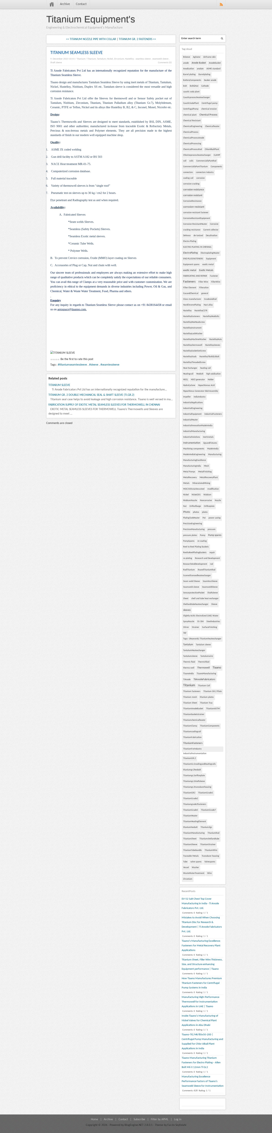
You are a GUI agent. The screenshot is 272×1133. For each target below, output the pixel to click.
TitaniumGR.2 (189, 758)
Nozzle (218, 500)
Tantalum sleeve (203, 645)
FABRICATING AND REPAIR (195, 276)
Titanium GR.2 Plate (212, 691)
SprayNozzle (188, 621)
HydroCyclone (189, 385)
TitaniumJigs (206, 827)
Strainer (195, 627)
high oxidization (213, 374)
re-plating (187, 558)
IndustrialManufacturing (194, 431)
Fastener (214, 276)
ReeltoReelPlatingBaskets (194, 552)
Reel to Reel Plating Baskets (196, 547)
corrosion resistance (193, 190)
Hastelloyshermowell (192, 345)
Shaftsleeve (212, 593)
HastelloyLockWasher (192, 334)
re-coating (202, 541)
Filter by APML (159, 1119)
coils (191, 161)
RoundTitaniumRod (206, 570)
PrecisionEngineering (192, 524)
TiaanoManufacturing (206, 674)
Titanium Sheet (190, 703)
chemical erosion (209, 109)
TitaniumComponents (209, 726)
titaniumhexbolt (190, 827)
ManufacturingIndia (192, 466)
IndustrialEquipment (192, 414)
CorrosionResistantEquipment (196, 218)
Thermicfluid (203, 662)
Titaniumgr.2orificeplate (194, 775)
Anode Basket (199, 63)
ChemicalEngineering (192, 126)
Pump (202, 535)
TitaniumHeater (190, 816)
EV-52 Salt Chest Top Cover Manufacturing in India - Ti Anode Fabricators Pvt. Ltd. (200, 904)
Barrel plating (189, 74)
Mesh (206, 466)
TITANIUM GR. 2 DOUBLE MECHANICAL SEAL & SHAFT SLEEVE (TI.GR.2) (91, 395)
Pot (204, 518)
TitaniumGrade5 (190, 810)
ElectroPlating (190, 253)
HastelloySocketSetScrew (194, 351)
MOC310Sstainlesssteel (193, 489)
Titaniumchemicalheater (194, 720)
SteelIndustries (213, 621)
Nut (185, 506)
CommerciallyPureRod (206, 161)
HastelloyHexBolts (211, 316)
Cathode (205, 86)
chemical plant (190, 115)
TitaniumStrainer (208, 844)
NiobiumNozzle (190, 500)
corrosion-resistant (193, 207)
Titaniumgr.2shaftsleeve (194, 781)
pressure (211, 529)
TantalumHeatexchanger (194, 650)
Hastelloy (187, 311)
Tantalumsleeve (190, 656)
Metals (186, 483)
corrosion (200, 178)
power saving (215, 518)
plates (205, 512)
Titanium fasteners (191, 691)
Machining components (193, 449)
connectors (188, 172)
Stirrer (186, 627)
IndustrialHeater (190, 420)
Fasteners (189, 281)
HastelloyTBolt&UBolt (209, 357)
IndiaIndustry (199, 397)
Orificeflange (195, 506)
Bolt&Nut (194, 86)
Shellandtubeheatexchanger (195, 604)
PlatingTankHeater (191, 518)
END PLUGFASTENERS (193, 259)
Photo (186, 512)
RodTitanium (189, 570)
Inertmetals (208, 437)
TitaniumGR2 (189, 793)
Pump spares (214, 535)
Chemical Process (208, 115)
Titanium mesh (190, 697)
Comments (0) (165, 62)
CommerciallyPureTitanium (195, 167)
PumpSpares (188, 541)
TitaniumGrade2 (190, 798)
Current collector (210, 230)
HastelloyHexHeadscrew (194, 322)
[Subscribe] (221, 4)
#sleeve (93, 364)
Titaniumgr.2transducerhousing (197, 787)
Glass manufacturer (192, 299)
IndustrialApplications (193, 403)
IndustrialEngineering (192, 408)
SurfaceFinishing (209, 627)
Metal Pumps (189, 472)
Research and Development (207, 558)
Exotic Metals (206, 270)
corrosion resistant (192, 195)
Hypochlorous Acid (206, 385)
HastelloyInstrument (192, 328)
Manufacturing (214, 454)
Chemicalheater (212, 126)
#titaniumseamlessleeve (72, 364)
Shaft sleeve (56, 62)
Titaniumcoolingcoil (192, 732)
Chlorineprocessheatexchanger (197, 155)
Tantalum (188, 644)
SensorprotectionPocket (193, 593)
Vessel (186, 867)
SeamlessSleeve (210, 581)
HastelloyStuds (190, 357)
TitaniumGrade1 (205, 793)
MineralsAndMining (201, 483)
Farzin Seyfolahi (176, 1125)
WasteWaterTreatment (193, 873)
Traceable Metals (191, 856)
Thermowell (203, 668)
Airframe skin (209, 57)
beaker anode (210, 80)
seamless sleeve (143, 59)
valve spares (196, 862)
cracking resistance (191, 230)
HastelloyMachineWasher (194, 339)
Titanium (81, 59)
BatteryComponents (192, 80)
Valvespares (209, 862)
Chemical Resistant (192, 121)
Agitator (196, 57)
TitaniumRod (213, 833)
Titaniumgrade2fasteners (194, 804)
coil (184, 161)
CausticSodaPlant (191, 103)
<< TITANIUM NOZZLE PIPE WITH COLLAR (91, 39)
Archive (65, 4)
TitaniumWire (211, 850)
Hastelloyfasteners (191, 316)
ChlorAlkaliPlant (212, 149)
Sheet (185, 598)
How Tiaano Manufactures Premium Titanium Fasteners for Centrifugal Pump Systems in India (202, 983)
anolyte (200, 69)
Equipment (211, 259)
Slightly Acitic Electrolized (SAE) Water (200, 616)
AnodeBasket (215, 63)
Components (216, 167)
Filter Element (189, 288)
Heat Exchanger (190, 368)
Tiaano (217, 667)
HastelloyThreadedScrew (194, 362)
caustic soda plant (191, 92)
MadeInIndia (213, 449)
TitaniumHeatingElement (194, 821)
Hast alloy (208, 305)
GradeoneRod (210, 299)
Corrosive (214, 224)
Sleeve (214, 604)
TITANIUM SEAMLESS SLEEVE (76, 53)
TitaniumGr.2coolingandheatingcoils (199, 764)
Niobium (207, 495)
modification (213, 489)
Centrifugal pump (209, 103)
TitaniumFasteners (192, 743)
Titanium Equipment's (90, 19)
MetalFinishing (205, 472)
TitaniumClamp (190, 726)
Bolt (185, 86)
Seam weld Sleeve (191, 581)
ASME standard (213, 69)
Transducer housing (210, 856)
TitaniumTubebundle (192, 850)
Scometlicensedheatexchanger (197, 575)
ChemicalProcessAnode (193, 138)
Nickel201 (196, 495)
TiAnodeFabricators (204, 679)
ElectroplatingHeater (210, 253)
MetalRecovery (190, 477)
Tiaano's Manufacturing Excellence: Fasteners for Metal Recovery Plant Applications (201, 946)
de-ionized (198, 235)
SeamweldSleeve (210, 587)
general (204, 293)
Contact (81, 4)
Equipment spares (191, 264)
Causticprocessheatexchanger (196, 97)
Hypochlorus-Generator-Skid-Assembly (200, 391)
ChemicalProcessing (192, 144)
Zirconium (187, 879)
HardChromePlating (192, 305)
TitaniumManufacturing (194, 833)
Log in (177, 1119)
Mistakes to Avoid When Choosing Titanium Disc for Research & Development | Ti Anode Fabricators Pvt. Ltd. (202, 924)
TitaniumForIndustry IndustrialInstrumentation (194, 750)
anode (186, 63)
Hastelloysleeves (212, 345)
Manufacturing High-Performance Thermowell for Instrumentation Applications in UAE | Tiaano (200, 1002)
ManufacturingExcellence (194, 460)
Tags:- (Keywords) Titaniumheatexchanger (202, 639)
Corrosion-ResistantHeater (195, 224)
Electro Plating (189, 241)
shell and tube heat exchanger (205, 598)
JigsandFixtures (210, 443)
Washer (195, 867)
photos (196, 512)
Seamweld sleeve (191, 587)
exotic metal (208, 264)
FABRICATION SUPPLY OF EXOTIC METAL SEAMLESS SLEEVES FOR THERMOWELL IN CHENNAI (104, 404)
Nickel (186, 495)
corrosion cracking (191, 184)
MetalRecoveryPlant (209, 477)
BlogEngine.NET (134, 1125)
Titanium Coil (204, 686)
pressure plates (190, 535)
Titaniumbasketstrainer (193, 714)
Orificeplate (209, 506)
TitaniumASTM (213, 709)
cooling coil (188, 178)
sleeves (187, 610)
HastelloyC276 (200, 311)
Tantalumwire (206, 656)
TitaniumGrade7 (208, 810)
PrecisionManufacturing (194, 529)
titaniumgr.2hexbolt (192, 770)
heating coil (205, 368)
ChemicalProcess (190, 132)
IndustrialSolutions (191, 437)
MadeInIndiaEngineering (194, 454)
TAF (185, 633)
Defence (187, 235)
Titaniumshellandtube (209, 839)
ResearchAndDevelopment (195, 564)
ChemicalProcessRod (192, 149)
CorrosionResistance (192, 201)
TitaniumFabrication (192, 737)
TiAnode (187, 679)
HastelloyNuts (215, 339)
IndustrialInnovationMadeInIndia (197, 426)
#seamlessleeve (109, 364)
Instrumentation (191, 443)
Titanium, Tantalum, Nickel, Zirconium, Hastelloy (110, 59)
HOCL (185, 380)
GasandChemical (190, 293)
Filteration (204, 288)
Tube (185, 862)
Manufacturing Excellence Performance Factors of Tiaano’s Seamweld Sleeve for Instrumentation (203, 1081)
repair (212, 552)
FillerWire (215, 282)
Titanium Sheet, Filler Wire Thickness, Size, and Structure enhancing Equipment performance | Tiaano (202, 964)
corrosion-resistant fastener (195, 213)
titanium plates (207, 697)
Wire (209, 873)
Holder (211, 380)
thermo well (188, 668)
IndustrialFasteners (213, 414)
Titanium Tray (206, 703)
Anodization (188, 69)
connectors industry (205, 172)
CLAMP (217, 155)
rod (211, 564)
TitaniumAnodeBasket (193, 709)
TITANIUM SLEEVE (59, 385)
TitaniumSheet (190, 839)
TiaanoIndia (188, 674)
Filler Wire (203, 282)
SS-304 (200, 621)
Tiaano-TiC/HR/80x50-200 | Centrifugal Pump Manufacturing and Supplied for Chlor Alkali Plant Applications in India (202, 1041)
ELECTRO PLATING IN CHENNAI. (197, 247)
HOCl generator (198, 380)
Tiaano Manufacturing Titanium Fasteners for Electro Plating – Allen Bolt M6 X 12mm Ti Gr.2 (201, 1063)
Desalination (211, 235)
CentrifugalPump (190, 109)
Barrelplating (204, 74)
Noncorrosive (206, 500)
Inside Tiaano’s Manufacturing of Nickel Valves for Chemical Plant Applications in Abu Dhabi (200, 1021)
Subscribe (139, 1119)
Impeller (187, 397)
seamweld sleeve (160, 59)
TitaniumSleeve (190, 844)
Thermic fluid (189, 662)
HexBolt (199, 374)
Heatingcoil (188, 374)
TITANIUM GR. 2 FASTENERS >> (137, 39)
